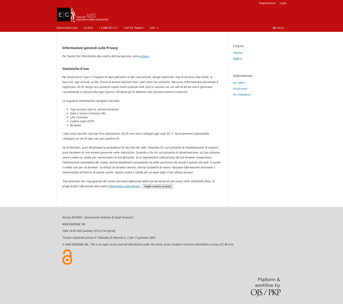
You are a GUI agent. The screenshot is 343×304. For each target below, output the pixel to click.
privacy (144, 56)
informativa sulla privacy (125, 186)
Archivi (88, 28)
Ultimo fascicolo (66, 28)
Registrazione (267, 3)
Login (283, 3)
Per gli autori (240, 88)
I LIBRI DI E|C (108, 28)
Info (153, 28)
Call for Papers (133, 28)
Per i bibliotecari (242, 94)
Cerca (280, 28)
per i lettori (239, 82)
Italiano (238, 53)
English (237, 59)
